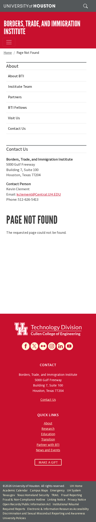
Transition (48, 439)
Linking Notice (56, 499)
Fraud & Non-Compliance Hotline (24, 499)
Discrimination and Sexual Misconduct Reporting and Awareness (44, 513)
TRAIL (55, 495)
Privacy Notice (77, 499)
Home (8, 52)
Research (48, 428)
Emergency (57, 490)
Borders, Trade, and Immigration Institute (42, 27)
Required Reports (14, 509)
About (48, 423)
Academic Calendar (15, 490)
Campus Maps (39, 490)
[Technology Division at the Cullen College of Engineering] (48, 329)
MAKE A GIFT (48, 462)
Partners (15, 96)
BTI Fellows (17, 107)
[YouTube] (69, 346)
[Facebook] (25, 346)
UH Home (76, 486)
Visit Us (14, 117)
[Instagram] (52, 346)
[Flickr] (43, 346)
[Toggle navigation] (9, 42)
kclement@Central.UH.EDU (39, 194)
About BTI (16, 75)
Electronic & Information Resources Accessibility (58, 509)
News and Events (48, 450)
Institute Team (20, 86)
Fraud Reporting (71, 495)
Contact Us (17, 128)
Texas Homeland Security (33, 495)
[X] (34, 346)
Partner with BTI (48, 445)
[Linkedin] (60, 346)
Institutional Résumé (66, 504)
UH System (74, 490)
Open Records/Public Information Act (26, 504)
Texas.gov (9, 495)
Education (48, 434)
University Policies (14, 518)
